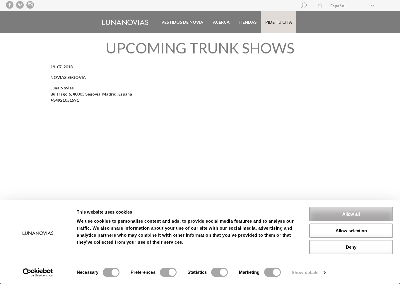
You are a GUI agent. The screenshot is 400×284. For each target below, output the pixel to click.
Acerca (221, 22)
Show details (305, 272)
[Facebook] (10, 5)
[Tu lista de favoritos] (320, 5)
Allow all (351, 214)
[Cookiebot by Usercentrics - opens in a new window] (38, 272)
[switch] (168, 272)
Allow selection (351, 230)
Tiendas (247, 22)
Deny (351, 247)
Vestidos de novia (182, 22)
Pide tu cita (278, 22)
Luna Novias (125, 22)
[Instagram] (30, 5)
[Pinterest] (20, 5)
